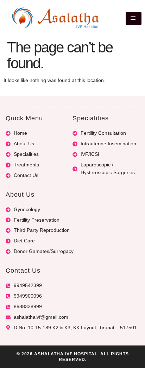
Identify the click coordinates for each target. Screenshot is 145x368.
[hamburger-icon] (133, 18)
